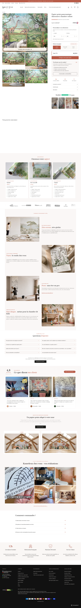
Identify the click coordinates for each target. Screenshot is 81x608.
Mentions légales (20, 580)
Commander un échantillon (65, 74)
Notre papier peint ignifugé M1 (69, 584)
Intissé (57, 47)
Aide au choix (74, 43)
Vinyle (73, 47)
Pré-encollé (65, 47)
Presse (19, 585)
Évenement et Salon (67, 578)
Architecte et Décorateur (68, 580)
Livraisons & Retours (52, 578)
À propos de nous (21, 573)
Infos (45, 7)
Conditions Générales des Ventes (23, 576)
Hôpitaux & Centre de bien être (69, 576)
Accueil (21, 7)
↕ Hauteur (68, 33)
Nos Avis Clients (7, 3)
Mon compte (51, 571)
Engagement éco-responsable (23, 575)
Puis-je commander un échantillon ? (22, 352)
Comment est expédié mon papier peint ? (22, 344)
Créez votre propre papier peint (55, 7)
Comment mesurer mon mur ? (59, 39)
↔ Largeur (55, 33)
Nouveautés (40, 7)
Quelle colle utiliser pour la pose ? (22, 348)
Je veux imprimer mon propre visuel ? (58, 352)
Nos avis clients (20, 582)
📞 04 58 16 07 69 (22, 3)
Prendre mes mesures (52, 576)
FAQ (3, 3)
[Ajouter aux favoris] (46, 15)
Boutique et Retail (67, 573)
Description (55, 89)
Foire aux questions (52, 573)
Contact (12, 3)
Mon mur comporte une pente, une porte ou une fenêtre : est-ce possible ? (58, 348)
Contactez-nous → (40, 426)
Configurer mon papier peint (65, 57)
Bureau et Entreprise (67, 571)
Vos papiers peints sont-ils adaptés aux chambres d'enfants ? (58, 340)
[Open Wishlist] (74, 7)
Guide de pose (55, 87)
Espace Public (66, 582)
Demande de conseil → (40, 361)
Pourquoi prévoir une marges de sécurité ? (22, 340)
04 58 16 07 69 (6, 572)
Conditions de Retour (21, 578)
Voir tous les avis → (69, 371)
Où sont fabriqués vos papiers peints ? (58, 344)
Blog (18, 584)
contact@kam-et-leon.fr (8, 571)
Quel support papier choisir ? (53, 580)
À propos (16, 3)
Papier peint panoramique (30, 7)
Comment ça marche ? (57, 84)
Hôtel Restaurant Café (68, 575)
